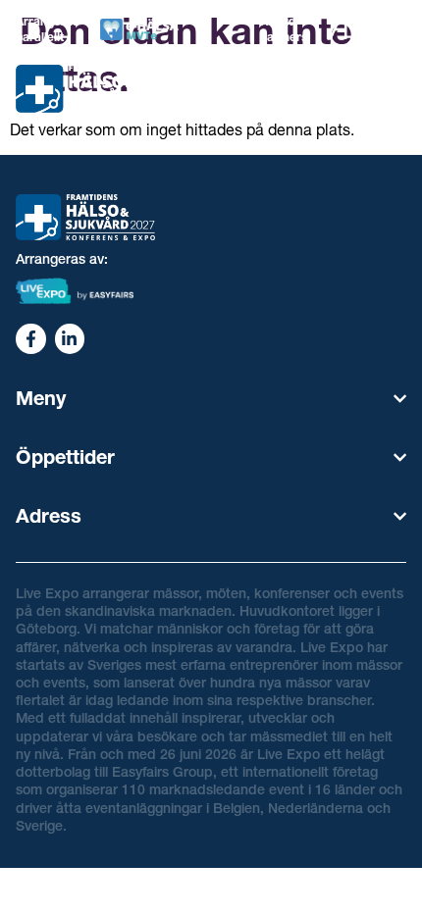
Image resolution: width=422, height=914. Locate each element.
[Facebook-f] (31, 339)
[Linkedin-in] (70, 339)
